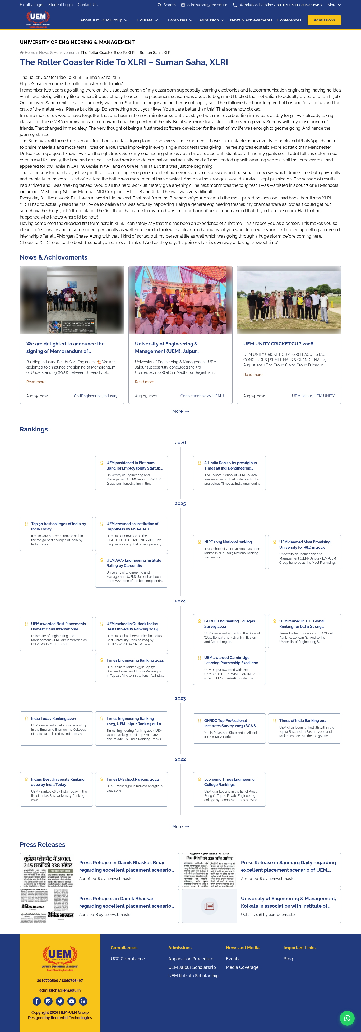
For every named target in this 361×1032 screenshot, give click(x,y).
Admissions (324, 20)
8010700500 (287, 4)
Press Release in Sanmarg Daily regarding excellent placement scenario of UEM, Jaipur (288, 867)
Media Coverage (242, 967)
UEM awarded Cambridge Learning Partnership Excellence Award (232, 663)
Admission (209, 20)
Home (29, 53)
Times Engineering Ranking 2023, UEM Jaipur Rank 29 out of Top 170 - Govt (134, 723)
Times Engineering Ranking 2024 (135, 660)
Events (232, 958)
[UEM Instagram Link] (48, 1001)
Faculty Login (31, 5)
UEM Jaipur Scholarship (192, 967)
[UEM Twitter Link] (60, 1001)
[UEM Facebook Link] (37, 1001)
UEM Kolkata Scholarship (193, 975)
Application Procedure (190, 958)
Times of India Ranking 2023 (303, 721)
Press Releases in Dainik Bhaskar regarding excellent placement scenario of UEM (125, 903)
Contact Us (88, 5)
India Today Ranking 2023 (53, 718)
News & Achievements (251, 20)
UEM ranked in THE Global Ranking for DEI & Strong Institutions (302, 626)
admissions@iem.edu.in (207, 5)
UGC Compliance (128, 958)
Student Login (60, 5)
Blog (288, 958)
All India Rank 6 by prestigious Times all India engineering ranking (230, 468)
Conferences (289, 20)
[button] (347, 1018)
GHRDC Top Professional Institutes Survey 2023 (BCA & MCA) (230, 726)
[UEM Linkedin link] (83, 1001)
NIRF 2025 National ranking (228, 542)
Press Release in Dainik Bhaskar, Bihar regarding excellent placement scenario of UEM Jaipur (125, 867)
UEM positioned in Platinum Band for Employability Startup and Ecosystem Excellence (133, 468)
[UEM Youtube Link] (71, 1001)
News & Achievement (58, 53)
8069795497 (311, 4)
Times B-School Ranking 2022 (133, 779)
